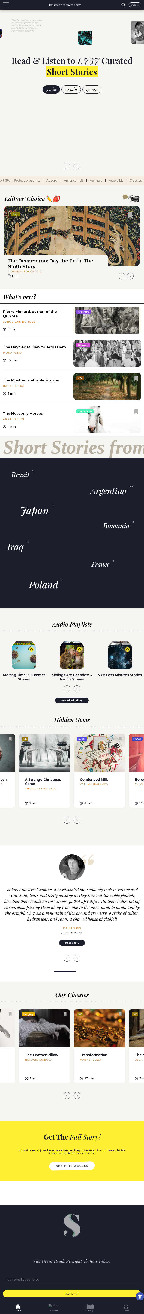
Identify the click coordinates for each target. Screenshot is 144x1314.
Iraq (15, 547)
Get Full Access (72, 1166)
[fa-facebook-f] (65, 1246)
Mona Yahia (12, 352)
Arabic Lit (113, 180)
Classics (132, 180)
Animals (93, 180)
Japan (34, 510)
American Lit (70, 180)
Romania (116, 525)
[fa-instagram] (79, 1246)
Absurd (48, 180)
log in (135, 4)
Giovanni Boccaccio (25, 271)
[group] (72, 243)
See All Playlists (72, 700)
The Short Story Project (65, 5)
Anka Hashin (13, 419)
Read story (72, 943)
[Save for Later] (130, 215)
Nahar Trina (13, 385)
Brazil (20, 474)
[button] (140, 1296)
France (101, 564)
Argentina (108, 490)
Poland (43, 584)
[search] (124, 5)
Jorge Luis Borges (19, 321)
